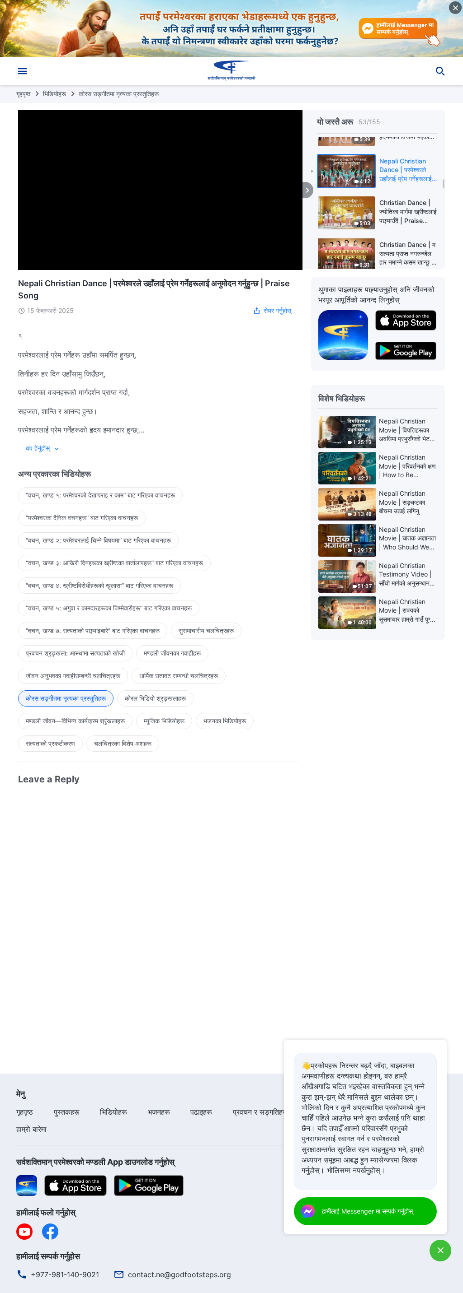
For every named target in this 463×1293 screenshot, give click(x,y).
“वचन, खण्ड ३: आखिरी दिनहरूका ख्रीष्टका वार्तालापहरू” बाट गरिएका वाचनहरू (114, 563)
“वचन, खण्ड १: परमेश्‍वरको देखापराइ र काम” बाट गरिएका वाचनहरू (100, 495)
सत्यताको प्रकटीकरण (50, 743)
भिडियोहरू (54, 94)
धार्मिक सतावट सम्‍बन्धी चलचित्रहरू (178, 675)
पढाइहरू (201, 1111)
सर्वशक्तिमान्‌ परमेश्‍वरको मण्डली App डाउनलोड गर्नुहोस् (95, 1162)
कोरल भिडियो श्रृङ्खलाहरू (155, 698)
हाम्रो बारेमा (31, 1129)
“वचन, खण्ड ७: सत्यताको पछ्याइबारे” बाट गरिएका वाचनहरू (93, 630)
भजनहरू (159, 1111)
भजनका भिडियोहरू (224, 721)
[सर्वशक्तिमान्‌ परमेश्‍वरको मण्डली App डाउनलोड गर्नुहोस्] (26, 1184)
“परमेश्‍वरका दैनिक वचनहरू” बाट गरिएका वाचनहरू (82, 517)
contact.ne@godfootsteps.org (179, 1274)
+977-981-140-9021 (65, 1274)
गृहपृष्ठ (23, 94)
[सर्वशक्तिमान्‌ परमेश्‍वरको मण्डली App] (343, 334)
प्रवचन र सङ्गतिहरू (260, 1111)
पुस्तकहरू (67, 1111)
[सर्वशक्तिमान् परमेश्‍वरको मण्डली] (231, 71)
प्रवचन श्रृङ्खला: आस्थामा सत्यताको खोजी (75, 653)
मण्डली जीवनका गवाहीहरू (172, 653)
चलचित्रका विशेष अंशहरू (122, 743)
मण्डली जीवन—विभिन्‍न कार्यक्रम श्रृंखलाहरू (75, 721)
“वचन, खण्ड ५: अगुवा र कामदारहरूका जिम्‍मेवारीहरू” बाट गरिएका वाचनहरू (109, 608)
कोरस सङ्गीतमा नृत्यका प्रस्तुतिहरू (119, 94)
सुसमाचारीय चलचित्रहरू (206, 630)
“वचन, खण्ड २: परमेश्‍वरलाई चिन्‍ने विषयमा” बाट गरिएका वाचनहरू (98, 540)
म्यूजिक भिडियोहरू (164, 721)
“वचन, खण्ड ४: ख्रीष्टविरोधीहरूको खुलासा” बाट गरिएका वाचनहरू (99, 585)
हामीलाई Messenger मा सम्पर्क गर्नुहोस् (367, 1211)
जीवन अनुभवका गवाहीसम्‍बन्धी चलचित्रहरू (73, 675)
